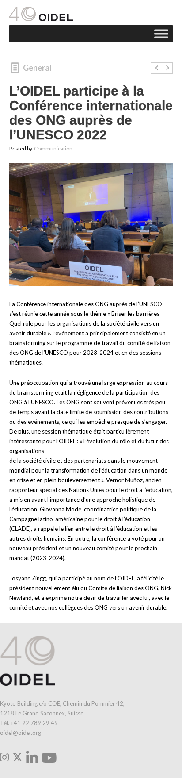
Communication (53, 148)
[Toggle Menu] (161, 34)
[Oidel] (41, 14)
